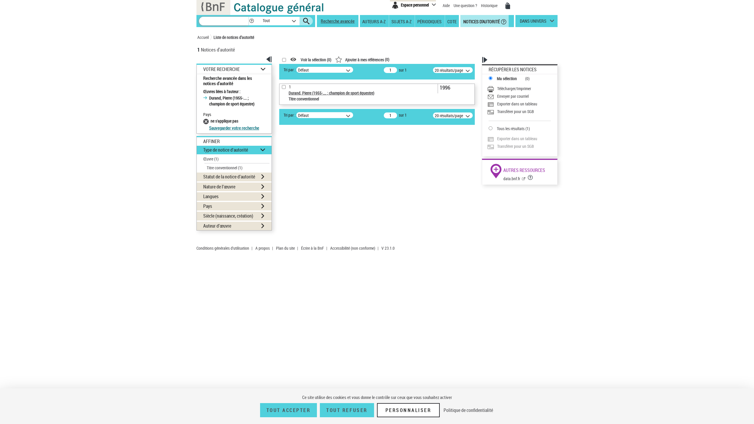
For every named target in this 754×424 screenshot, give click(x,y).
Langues (211, 196)
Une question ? (466, 5)
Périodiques (429, 21)
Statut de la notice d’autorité (229, 176)
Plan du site (285, 248)
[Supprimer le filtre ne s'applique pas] (207, 121)
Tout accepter (289, 410)
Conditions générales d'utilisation (222, 248)
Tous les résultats (511, 128)
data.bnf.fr (511, 178)
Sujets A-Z (401, 21)
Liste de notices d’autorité (234, 37)
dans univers (533, 22)
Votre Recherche (221, 69)
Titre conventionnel (224, 167)
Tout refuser (346, 410)
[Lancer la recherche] (306, 21)
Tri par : (289, 69)
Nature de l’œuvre (219, 186)
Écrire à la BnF (312, 248)
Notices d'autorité (481, 21)
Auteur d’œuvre (217, 226)
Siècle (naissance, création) (228, 216)
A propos (262, 248)
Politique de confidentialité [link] (468, 410)
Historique (489, 5)
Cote (452, 21)
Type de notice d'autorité (225, 150)
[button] (251, 21)
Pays (207, 206)
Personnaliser (408, 410)
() (367, 59)
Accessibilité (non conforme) (352, 248)
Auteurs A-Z (374, 21)
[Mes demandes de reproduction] (507, 5)
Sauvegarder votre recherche (234, 128)
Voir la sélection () (316, 59)
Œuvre (211, 159)
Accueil (203, 37)
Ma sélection (507, 78)
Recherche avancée (338, 21)
